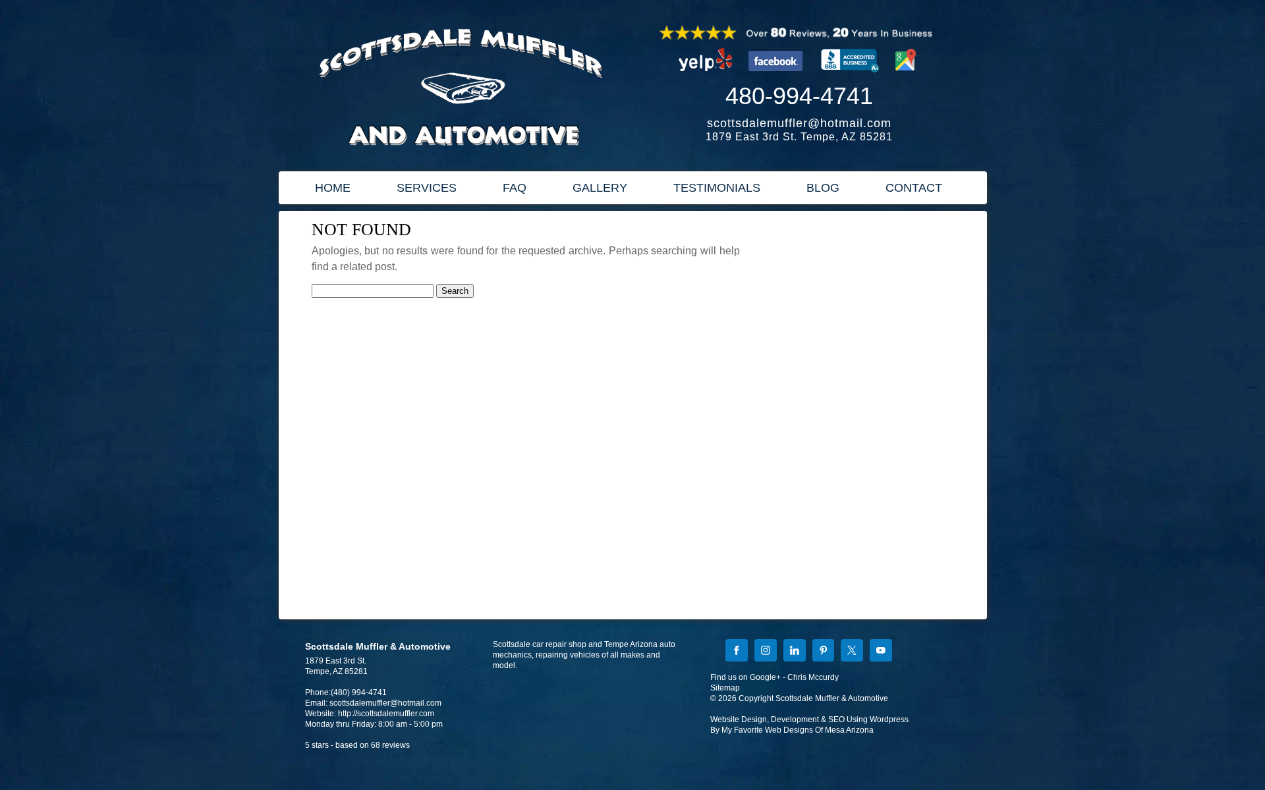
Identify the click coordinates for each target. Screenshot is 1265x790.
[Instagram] (765, 651)
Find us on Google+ (745, 677)
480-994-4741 (799, 95)
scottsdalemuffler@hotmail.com (799, 123)
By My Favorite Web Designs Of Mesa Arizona (792, 730)
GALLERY (600, 187)
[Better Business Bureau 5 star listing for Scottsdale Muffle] (850, 76)
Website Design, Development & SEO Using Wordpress (809, 719)
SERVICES (427, 187)
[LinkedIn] (794, 651)
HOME (333, 187)
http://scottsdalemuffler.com (386, 713)
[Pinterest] (823, 651)
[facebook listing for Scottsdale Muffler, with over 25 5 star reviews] (777, 76)
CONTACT (914, 187)
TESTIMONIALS (716, 187)
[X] (852, 651)
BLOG (822, 187)
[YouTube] (881, 651)
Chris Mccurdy (813, 677)
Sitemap (725, 687)
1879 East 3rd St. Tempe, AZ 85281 (799, 136)
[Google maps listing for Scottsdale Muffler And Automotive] (905, 76)
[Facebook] (736, 651)
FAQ (514, 187)
